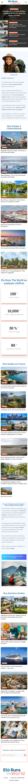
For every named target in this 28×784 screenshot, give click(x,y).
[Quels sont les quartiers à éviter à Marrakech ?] (14, 214)
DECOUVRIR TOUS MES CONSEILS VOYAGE (13, 557)
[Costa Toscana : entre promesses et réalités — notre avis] (14, 656)
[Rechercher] (26, 2)
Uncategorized (14, 9)
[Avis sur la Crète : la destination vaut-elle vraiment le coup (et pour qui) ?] (14, 705)
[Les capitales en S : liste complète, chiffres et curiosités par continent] (4, 25)
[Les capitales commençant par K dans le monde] (4, 43)
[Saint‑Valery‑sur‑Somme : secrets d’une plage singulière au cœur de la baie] (14, 447)
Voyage (4, 147)
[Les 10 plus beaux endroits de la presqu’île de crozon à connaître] (14, 375)
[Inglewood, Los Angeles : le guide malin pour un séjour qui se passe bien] (14, 680)
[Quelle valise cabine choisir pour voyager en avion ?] (14, 631)
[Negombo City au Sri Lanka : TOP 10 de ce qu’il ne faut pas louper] (14, 140)
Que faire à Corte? (6, 496)
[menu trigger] (2, 2)
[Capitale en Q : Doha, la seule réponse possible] (4, 34)
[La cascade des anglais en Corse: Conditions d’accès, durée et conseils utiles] (14, 471)
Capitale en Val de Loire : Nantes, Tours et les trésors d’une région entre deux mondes (13, 617)
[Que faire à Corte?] (6, 491)
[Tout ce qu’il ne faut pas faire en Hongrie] (13, 238)
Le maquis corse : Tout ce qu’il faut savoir (13, 410)
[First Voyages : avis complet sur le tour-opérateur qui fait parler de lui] (14, 730)
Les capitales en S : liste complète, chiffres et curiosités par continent (17, 26)
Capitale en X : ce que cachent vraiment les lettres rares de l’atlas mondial (14, 13)
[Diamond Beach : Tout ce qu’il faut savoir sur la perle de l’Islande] (14, 165)
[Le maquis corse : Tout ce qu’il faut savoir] (13, 399)
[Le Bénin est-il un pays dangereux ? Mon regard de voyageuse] (14, 260)
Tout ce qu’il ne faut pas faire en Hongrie (13, 248)
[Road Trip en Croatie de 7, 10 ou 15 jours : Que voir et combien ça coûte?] (14, 189)
